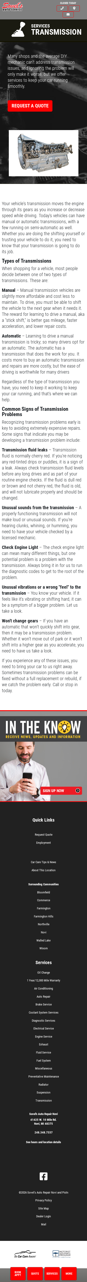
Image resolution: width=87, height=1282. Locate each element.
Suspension (43, 1092)
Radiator (43, 1084)
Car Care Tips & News (43, 862)
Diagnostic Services (43, 1020)
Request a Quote (30, 106)
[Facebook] (43, 1176)
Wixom (43, 948)
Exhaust (43, 1044)
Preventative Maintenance (43, 1076)
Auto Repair (43, 996)
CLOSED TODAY (68, 3)
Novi (43, 932)
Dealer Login (43, 1216)
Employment (43, 842)
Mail (43, 1224)
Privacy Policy (43, 1200)
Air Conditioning (43, 988)
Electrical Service (43, 1028)
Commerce (43, 900)
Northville (43, 924)
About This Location (43, 870)
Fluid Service (43, 1052)
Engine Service (43, 1036)
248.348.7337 (44, 1132)
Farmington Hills (43, 916)
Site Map (43, 1208)
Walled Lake (43, 940)
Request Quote (43, 834)
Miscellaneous (43, 1068)
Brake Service (43, 1004)
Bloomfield (43, 892)
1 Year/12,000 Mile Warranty (43, 980)
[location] (74, 8)
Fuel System (43, 1060)
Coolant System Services (43, 1012)
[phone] (62, 8)
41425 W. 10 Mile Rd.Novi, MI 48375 (43, 1121)
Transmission (43, 1100)
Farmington (43, 908)
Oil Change (43, 972)
